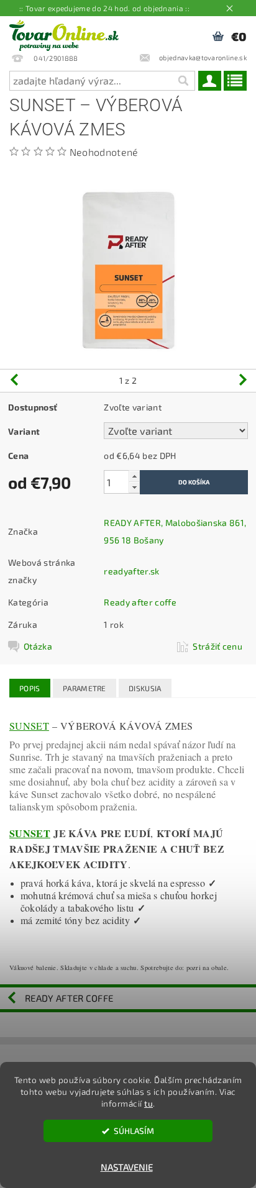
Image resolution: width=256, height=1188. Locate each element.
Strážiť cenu (217, 646)
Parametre (84, 688)
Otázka (38, 646)
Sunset (29, 725)
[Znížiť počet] (134, 487)
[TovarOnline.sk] (64, 32)
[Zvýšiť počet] (134, 476)
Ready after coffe (140, 602)
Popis (29, 688)
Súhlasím (134, 1131)
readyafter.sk (131, 571)
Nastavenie (127, 1166)
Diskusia (145, 688)
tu (148, 1104)
